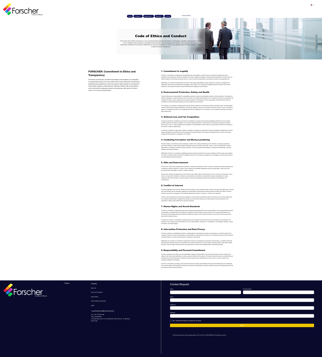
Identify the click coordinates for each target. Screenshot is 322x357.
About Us (93, 288)
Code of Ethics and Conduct (98, 301)
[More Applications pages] (152, 16)
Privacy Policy (94, 296)
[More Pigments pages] (162, 16)
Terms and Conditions (97, 292)
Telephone (173, 304)
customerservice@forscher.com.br (102, 311)
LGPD (92, 305)
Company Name (247, 289)
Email (172, 297)
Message (173, 312)
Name (171, 289)
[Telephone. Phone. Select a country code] (173, 308)
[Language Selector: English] (312, 5)
